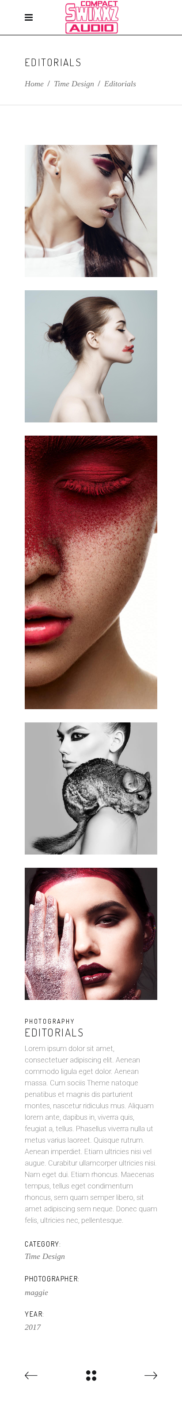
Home (34, 83)
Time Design (74, 83)
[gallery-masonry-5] (91, 934)
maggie (36, 1292)
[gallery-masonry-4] (91, 788)
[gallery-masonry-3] (91, 573)
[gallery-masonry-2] (91, 356)
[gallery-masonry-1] (91, 211)
